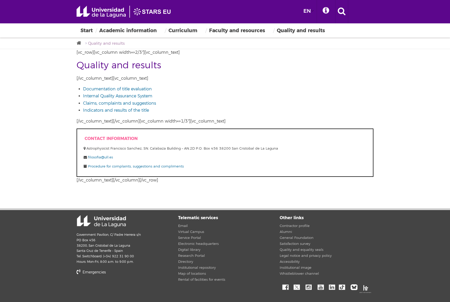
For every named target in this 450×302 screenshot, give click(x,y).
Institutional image (295, 268)
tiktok (343, 287)
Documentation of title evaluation (117, 89)
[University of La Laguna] (80, 43)
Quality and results (301, 30)
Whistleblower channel (299, 274)
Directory (185, 262)
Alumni (286, 232)
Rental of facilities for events (201, 280)
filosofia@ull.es (100, 157)
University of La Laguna (126, 12)
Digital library (189, 250)
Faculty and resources (237, 30)
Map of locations (192, 274)
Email (183, 226)
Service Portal (189, 238)
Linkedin (332, 287)
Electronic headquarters (198, 244)
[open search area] (341, 11)
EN (307, 11)
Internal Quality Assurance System (117, 96)
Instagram (308, 287)
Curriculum (182, 30)
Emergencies (94, 272)
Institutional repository (197, 268)
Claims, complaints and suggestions (119, 103)
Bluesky (355, 287)
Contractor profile (295, 226)
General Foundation (297, 238)
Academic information (128, 30)
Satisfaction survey (295, 244)
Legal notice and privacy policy (306, 256)
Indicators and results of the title (116, 110)
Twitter (296, 287)
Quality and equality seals (301, 250)
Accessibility (290, 262)
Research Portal (191, 256)
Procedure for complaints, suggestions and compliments (135, 166)
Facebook (285, 287)
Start (86, 30)
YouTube (320, 287)
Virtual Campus (191, 232)
